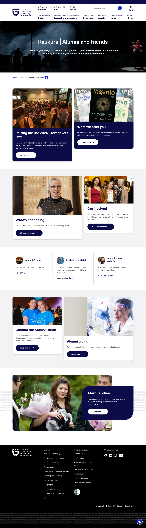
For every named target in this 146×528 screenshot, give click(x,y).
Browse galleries (106, 275)
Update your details (77, 260)
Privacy (120, 506)
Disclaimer (128, 506)
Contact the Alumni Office (36, 330)
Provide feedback (81, 478)
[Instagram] (115, 455)
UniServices (48, 498)
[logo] (22, 12)
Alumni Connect (34, 260)
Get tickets (24, 155)
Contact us (78, 454)
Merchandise (99, 393)
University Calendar (52, 489)
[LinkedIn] (110, 455)
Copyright (111, 506)
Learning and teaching (53, 476)
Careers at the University (54, 493)
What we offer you (91, 127)
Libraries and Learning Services (56, 471)
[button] (131, 8)
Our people (48, 485)
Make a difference (99, 227)
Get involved (97, 209)
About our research (51, 462)
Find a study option (51, 480)
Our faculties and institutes (54, 458)
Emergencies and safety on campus (85, 463)
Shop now (96, 411)
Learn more (86, 142)
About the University (52, 454)
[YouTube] (121, 455)
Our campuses (49, 467)
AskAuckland (79, 458)
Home (15, 78)
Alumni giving (77, 341)
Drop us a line (26, 348)
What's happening (30, 220)
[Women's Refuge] (77, 494)
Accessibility (100, 506)
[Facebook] (105, 455)
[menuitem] (42, 8)
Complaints (78, 474)
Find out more (22, 273)
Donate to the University (83, 469)
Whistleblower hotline (82, 483)
